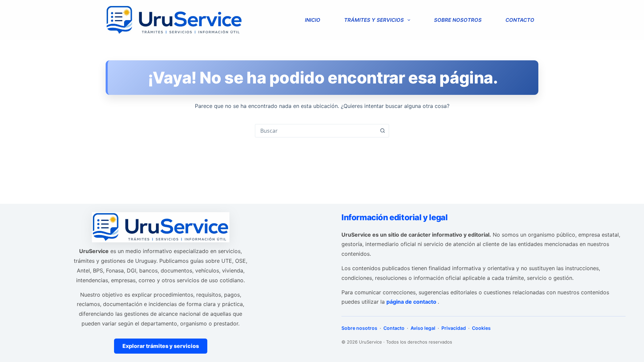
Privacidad (453, 328)
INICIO (312, 20)
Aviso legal (423, 328)
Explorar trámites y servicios (160, 346)
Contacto (519, 20)
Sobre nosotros (458, 20)
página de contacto (412, 301)
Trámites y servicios (374, 20)
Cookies (481, 328)
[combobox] (315, 130)
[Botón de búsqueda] (382, 130)
